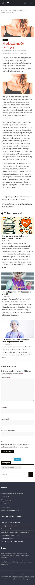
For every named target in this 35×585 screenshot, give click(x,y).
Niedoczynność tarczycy (8, 53)
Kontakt (22, 574)
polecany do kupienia (7, 538)
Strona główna (20, 10)
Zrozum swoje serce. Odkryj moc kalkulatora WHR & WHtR (15, 237)
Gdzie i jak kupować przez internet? (11, 522)
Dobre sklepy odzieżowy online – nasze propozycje (15, 532)
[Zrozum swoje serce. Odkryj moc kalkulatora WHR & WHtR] (17, 218)
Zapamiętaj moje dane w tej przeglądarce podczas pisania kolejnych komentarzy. (15, 445)
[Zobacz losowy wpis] (31, 3)
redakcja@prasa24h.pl (13, 510)
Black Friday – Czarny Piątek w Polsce (12, 541)
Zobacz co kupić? (6, 529)
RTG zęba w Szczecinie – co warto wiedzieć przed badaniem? (15, 341)
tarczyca (16, 53)
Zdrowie (5, 40)
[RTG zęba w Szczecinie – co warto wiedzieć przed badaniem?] (17, 322)
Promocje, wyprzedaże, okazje (9, 526)
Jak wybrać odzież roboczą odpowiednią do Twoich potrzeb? (17, 205)
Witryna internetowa (8, 430)
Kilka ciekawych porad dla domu (10, 535)
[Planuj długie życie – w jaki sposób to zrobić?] (17, 274)
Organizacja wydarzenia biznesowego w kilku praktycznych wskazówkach (17, 198)
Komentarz (5, 378)
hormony (24, 50)
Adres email (6, 419)
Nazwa (4, 407)
